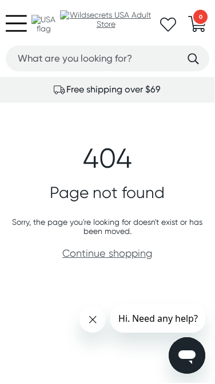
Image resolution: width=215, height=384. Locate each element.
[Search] (193, 59)
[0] (197, 27)
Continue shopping (107, 253)
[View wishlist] (168, 28)
